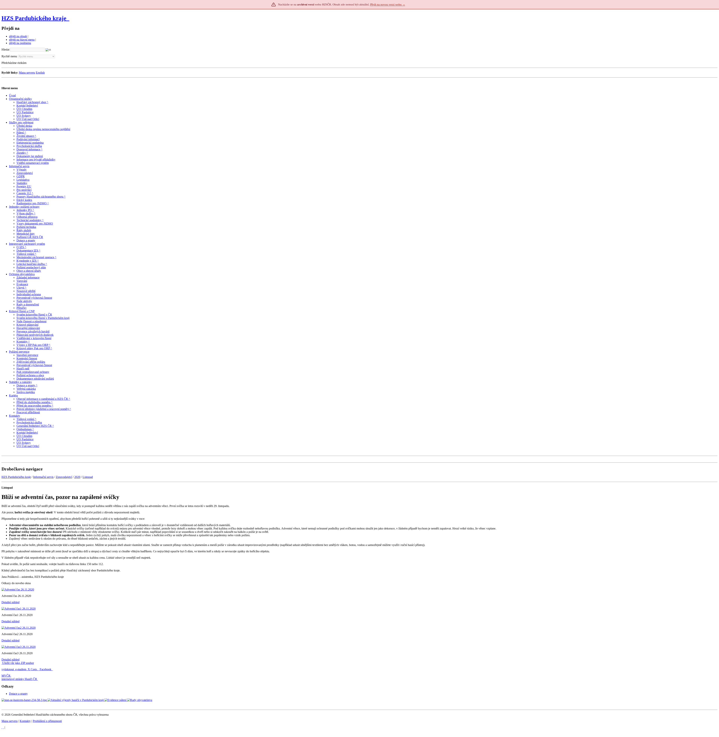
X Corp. (33, 669)
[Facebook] (3, 727)
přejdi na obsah (18, 36)
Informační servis (43, 477)
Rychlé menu (9, 56)
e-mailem (20, 669)
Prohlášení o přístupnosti (47, 721)
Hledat (5, 49)
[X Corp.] (1, 727)
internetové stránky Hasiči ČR (19, 679)
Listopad (88, 477)
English (40, 72)
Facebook (46, 669)
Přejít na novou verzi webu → (387, 4)
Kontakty (25, 721)
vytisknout (7, 669)
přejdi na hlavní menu (22, 39)
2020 (77, 477)
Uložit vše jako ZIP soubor (17, 663)
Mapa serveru (27, 72)
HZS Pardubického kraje (33, 18)
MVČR (5, 675)
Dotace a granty (18, 693)
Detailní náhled (10, 602)
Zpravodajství (64, 477)
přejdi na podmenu (20, 43)
